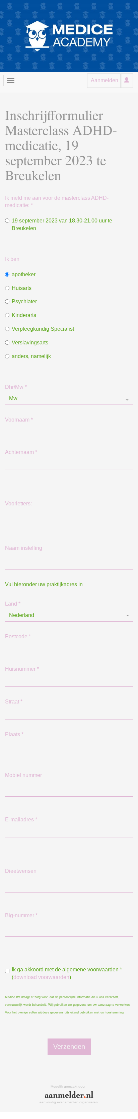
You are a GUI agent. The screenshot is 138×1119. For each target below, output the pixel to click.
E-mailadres (21, 819)
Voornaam (19, 420)
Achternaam (21, 452)
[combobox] (69, 616)
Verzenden (69, 1046)
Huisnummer (22, 669)
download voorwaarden (41, 977)
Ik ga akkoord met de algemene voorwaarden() (67, 973)
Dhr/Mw (16, 387)
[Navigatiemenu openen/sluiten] (10, 80)
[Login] (126, 80)
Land (12, 604)
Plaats (14, 734)
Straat (13, 701)
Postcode (18, 636)
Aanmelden (104, 80)
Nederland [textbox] (21, 615)
